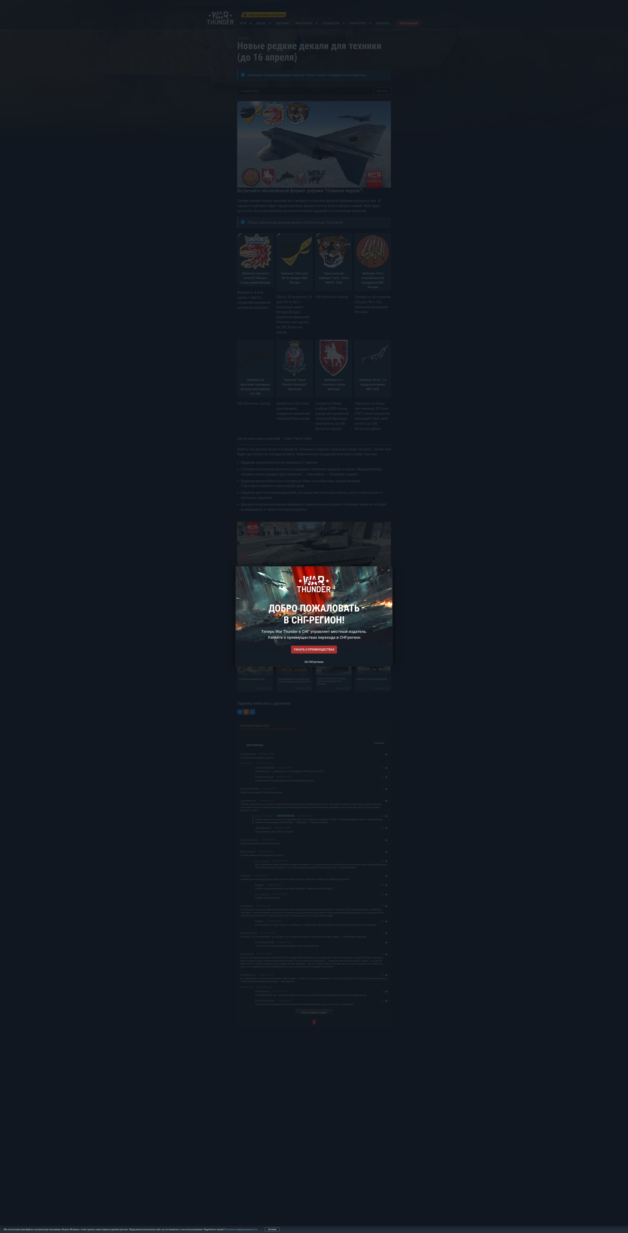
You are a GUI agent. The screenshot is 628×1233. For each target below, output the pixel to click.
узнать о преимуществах (314, 649)
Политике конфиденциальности (240, 1229)
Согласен (272, 1229)
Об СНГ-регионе (314, 661)
